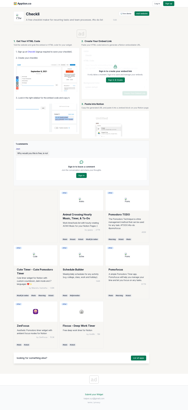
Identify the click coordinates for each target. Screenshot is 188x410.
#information (75, 295)
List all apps (138, 358)
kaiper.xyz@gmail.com (94, 398)
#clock (80, 239)
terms (90, 402)
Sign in (81, 175)
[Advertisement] (35, 208)
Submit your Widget (94, 394)
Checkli (31, 51)
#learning (112, 239)
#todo (65, 239)
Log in (157, 3)
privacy (97, 402)
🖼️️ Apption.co (22, 3)
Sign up (168, 3)
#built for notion (92, 239)
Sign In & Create (115, 80)
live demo (126, 13)
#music (72, 239)
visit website (142, 13)
